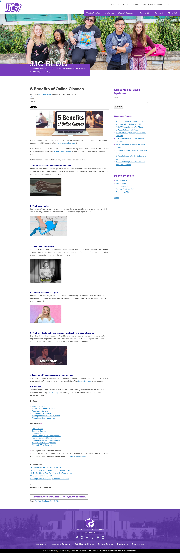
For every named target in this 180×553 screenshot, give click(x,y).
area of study (53, 392)
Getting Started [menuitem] (93, 13)
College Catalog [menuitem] (105, 544)
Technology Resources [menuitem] (152, 5)
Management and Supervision (44, 418)
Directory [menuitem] (74, 551)
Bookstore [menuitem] (122, 544)
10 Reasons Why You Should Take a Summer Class (50, 470)
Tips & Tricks (55, 501)
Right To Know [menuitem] (85, 551)
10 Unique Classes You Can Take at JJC (46, 467)
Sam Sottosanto (44, 94)
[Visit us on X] (87, 537)
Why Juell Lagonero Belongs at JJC (129, 121)
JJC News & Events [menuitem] (84, 544)
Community (122, 192)
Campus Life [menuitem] (145, 13)
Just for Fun (122, 180)
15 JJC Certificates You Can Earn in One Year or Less (51, 473)
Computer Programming (41, 413)
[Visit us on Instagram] (82, 537)
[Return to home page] (90, 522)
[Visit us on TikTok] (92, 537)
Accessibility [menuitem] (63, 551)
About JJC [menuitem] (173, 13)
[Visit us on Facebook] (77, 537)
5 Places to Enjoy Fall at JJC (127, 130)
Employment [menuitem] (138, 544)
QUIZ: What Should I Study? (41, 476)
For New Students (42, 501)
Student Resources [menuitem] (127, 13)
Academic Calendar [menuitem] (61, 544)
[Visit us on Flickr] (103, 537)
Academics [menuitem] (109, 13)
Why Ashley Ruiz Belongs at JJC (128, 124)
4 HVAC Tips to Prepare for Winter (129, 127)
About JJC (122, 186)
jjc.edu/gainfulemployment (79, 456)
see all (116, 197)
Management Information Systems (46, 415)
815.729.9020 (90, 532)
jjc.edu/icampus (84, 381)
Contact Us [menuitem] (42, 544)
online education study (67, 143)
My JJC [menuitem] (125, 5)
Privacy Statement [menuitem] (50, 551)
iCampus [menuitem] (135, 5)
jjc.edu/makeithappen (62, 151)
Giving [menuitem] (168, 5)
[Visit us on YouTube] (98, 537)
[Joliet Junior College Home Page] (13, 7)
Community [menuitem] (159, 13)
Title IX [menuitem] (95, 551)
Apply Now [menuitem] (115, 5)
